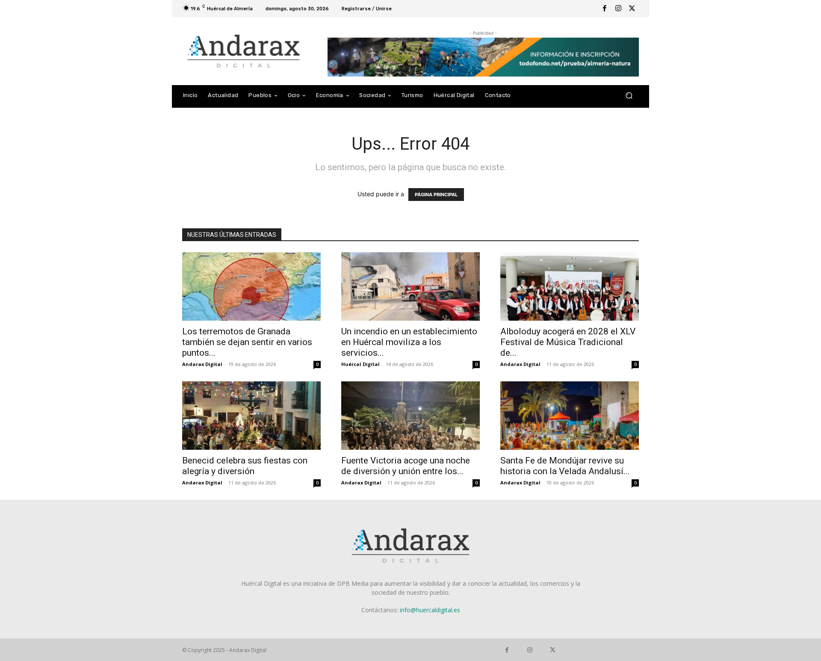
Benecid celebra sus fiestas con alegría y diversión (244, 465)
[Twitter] (632, 8)
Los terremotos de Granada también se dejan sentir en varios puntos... (247, 342)
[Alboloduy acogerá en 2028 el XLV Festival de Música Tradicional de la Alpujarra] (569, 286)
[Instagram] (618, 8)
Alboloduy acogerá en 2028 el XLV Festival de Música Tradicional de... (567, 342)
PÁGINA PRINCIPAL (436, 195)
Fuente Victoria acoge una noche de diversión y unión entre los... (405, 465)
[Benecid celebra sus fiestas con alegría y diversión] (251, 415)
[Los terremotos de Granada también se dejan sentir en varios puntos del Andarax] (251, 286)
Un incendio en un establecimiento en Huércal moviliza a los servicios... (409, 342)
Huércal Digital (360, 364)
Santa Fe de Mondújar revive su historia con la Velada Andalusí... (565, 465)
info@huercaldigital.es (430, 610)
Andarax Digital (202, 364)
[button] (629, 96)
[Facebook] (604, 8)
